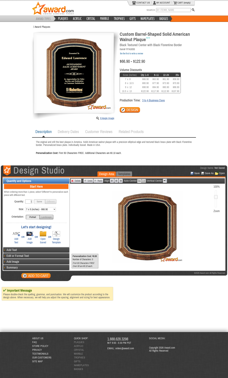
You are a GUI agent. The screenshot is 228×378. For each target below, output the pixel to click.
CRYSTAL (79, 349)
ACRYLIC (78, 345)
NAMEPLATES (81, 365)
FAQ (34, 342)
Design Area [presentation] (106, 174)
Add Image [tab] (13, 261)
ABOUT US (37, 338)
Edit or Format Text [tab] (18, 256)
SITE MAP (37, 361)
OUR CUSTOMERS (41, 357)
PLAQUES (79, 342)
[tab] (44, 131)
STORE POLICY (40, 345)
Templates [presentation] (124, 174)
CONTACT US (143, 2)
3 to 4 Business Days (153, 100)
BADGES (78, 368)
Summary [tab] (12, 267)
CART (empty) (183, 2)
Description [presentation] (43, 131)
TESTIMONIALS (40, 353)
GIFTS (77, 361)
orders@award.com (124, 348)
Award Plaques (42, 26)
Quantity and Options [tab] (19, 181)
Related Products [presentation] (131, 131)
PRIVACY (37, 349)
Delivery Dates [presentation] (68, 131)
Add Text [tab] (12, 250)
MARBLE (78, 353)
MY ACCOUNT (163, 2)
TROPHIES (79, 357)
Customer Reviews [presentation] (98, 131)
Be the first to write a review (131, 53)
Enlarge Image (107, 118)
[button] (39, 201)
